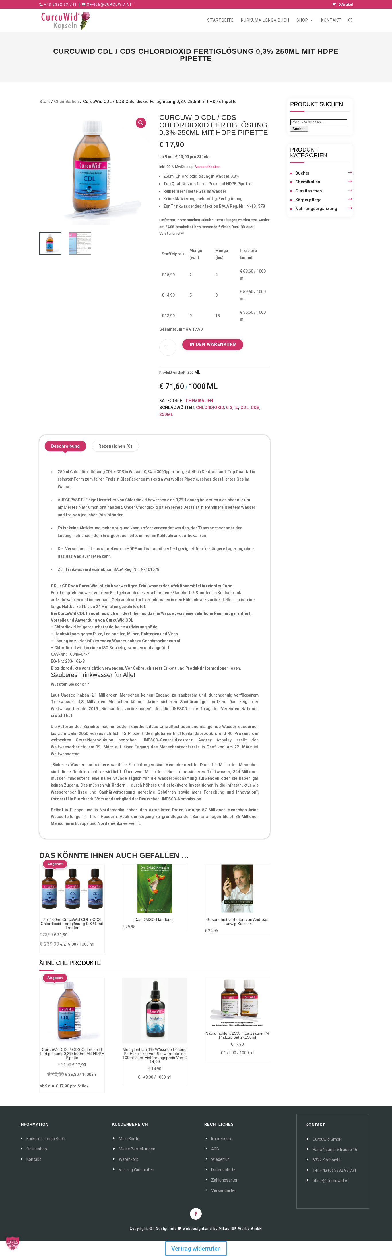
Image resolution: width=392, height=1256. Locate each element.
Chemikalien (66, 101)
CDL (244, 407)
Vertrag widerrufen (196, 1248)
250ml (166, 414)
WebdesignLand (198, 1229)
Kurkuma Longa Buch (265, 20)
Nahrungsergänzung (316, 208)
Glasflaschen (308, 191)
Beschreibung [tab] (65, 446)
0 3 (229, 407)
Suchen (299, 129)
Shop (302, 20)
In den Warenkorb (213, 344)
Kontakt (331, 20)
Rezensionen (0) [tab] (115, 446)
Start (44, 101)
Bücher (302, 173)
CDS (255, 407)
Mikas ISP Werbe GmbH (240, 1229)
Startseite (220, 20)
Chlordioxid (210, 407)
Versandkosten (207, 167)
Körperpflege (308, 199)
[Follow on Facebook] (196, 1214)
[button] (141, 123)
